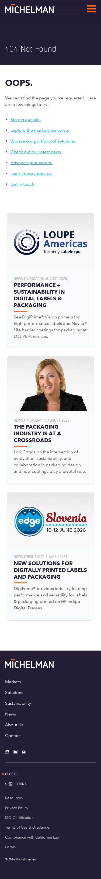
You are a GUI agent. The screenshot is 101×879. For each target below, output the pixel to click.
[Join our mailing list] (9, 752)
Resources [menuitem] (14, 797)
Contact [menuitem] (13, 735)
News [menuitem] (10, 714)
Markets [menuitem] (13, 681)
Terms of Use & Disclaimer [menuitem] (28, 827)
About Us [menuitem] (14, 724)
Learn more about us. (31, 173)
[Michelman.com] (38, 11)
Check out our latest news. (36, 151)
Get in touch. (23, 184)
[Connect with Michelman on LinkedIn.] (17, 752)
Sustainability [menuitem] (18, 703)
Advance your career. (31, 162)
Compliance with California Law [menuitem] (32, 837)
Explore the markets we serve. (40, 130)
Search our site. (26, 119)
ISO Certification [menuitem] (19, 817)
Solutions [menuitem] (14, 692)
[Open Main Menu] (91, 9)
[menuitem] (11, 783)
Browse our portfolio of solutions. (43, 141)
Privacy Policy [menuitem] (16, 807)
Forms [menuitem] (10, 847)
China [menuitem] (22, 783)
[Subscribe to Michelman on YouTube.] (26, 752)
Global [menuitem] (11, 774)
